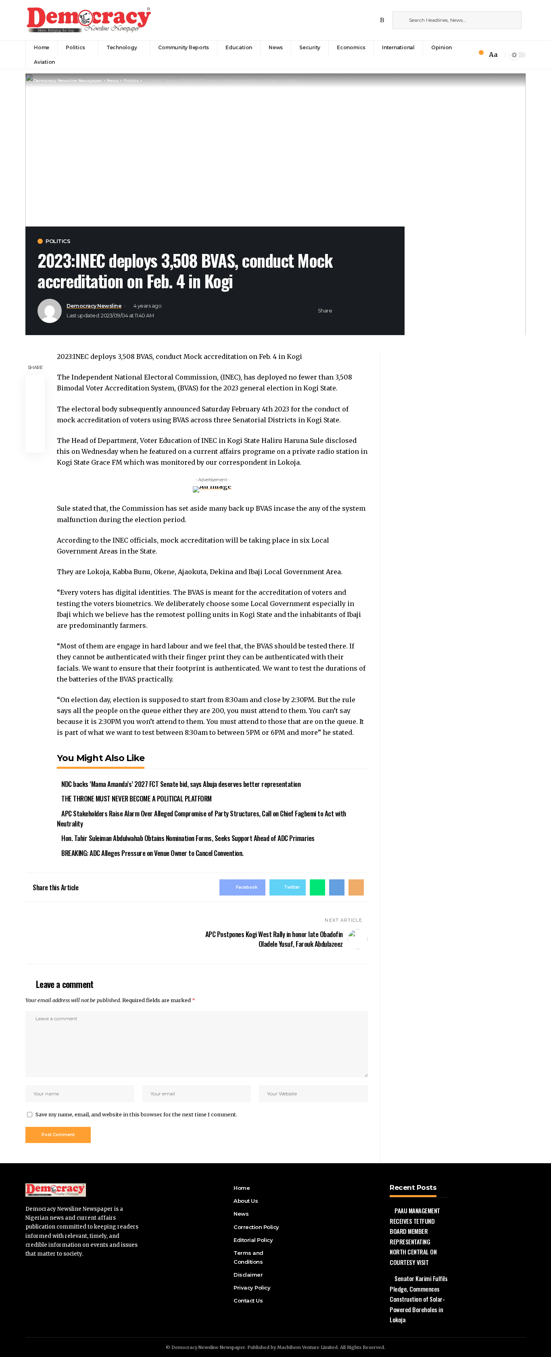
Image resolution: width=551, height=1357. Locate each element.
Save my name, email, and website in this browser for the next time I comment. (136, 1114)
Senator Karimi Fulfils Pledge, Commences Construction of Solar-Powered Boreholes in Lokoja (418, 1299)
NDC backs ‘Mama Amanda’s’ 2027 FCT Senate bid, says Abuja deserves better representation (181, 784)
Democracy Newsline (94, 306)
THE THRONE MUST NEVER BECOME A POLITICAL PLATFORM (136, 798)
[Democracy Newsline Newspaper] (89, 20)
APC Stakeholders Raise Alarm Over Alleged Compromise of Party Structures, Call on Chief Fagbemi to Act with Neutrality (201, 818)
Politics (58, 241)
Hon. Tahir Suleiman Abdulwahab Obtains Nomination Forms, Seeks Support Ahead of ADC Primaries (188, 838)
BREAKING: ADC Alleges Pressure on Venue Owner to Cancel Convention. (152, 853)
